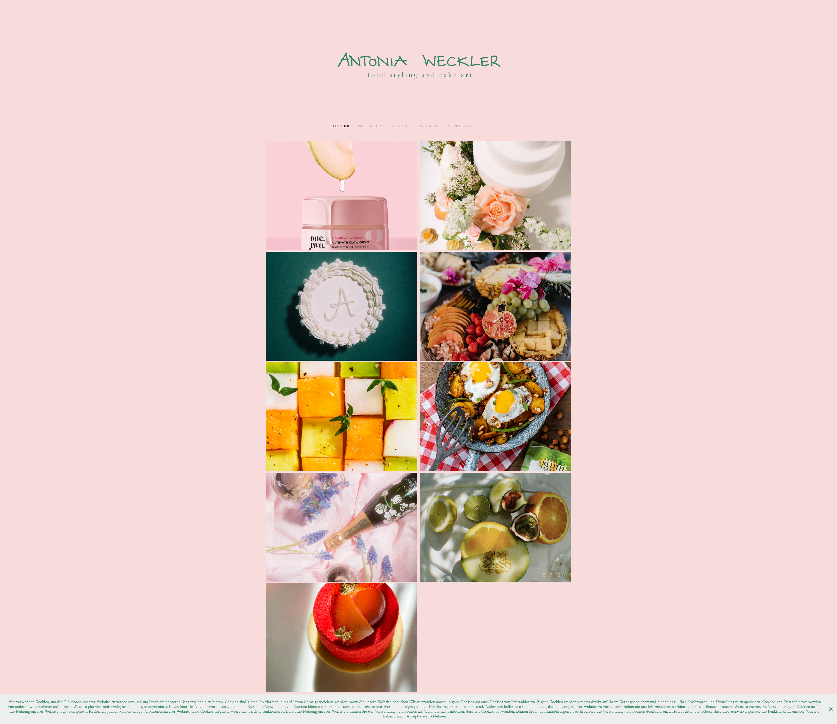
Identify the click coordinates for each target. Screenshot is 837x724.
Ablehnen (438, 716)
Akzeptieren (417, 716)
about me (401, 126)
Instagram (427, 126)
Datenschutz (458, 126)
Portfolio (340, 126)
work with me (371, 126)
